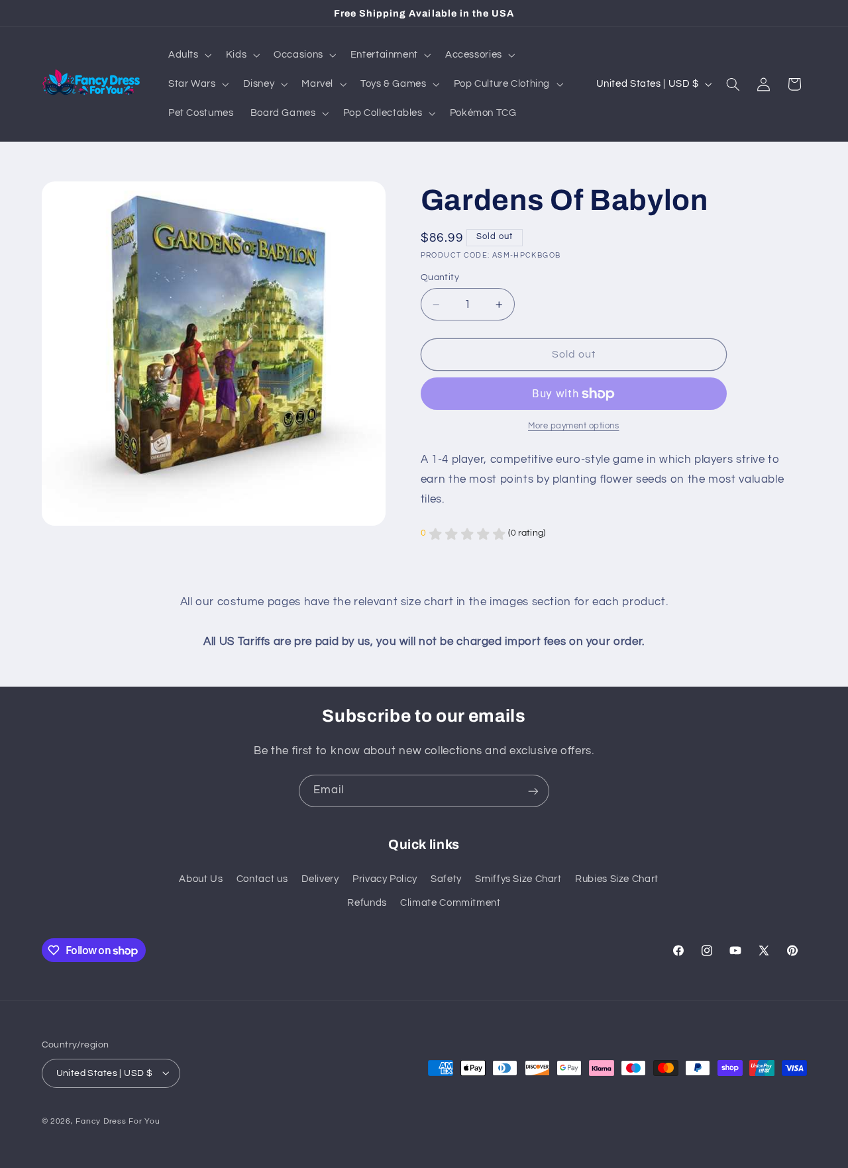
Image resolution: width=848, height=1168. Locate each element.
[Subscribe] (533, 791)
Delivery (320, 879)
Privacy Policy (384, 879)
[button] (188, 55)
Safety (446, 879)
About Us (201, 879)
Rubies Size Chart (617, 879)
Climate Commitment (450, 903)
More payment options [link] (573, 426)
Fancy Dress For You (118, 1120)
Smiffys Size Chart (518, 879)
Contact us (262, 879)
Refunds (366, 903)
